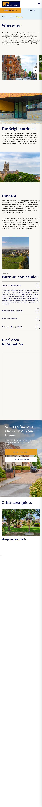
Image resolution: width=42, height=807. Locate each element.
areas (10, 17)
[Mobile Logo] (11, 4)
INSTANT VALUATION (21, 459)
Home (3, 17)
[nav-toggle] (39, 4)
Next (35, 70)
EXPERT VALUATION (21, 452)
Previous (4, 70)
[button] (21, 285)
